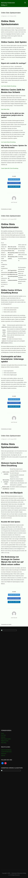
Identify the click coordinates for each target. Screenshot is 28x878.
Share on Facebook (14, 183)
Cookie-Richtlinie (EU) (6, 751)
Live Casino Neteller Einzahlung (8, 86)
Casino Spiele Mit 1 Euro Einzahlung (9, 168)
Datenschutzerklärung (6, 749)
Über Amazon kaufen (6, 738)
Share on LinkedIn (14, 186)
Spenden (3, 737)
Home (2, 733)
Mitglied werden (4, 740)
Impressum (3, 753)
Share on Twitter (14, 179)
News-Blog (3, 742)
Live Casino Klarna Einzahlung (8, 142)
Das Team (3, 735)
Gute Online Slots (5, 109)
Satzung (3, 755)
